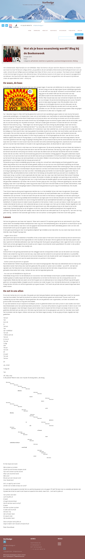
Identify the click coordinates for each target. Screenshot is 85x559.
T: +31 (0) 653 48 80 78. (38, 549)
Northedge (53, 30)
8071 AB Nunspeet (36, 547)
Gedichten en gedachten (46, 61)
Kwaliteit (45, 30)
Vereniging (37, 30)
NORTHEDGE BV (36, 542)
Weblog (75, 61)
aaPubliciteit (34, 61)
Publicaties (72, 30)
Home (29, 30)
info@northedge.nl (38, 25)
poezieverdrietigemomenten (63, 61)
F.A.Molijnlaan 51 (36, 545)
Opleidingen (62, 30)
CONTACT (79, 34)
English (80, 30)
